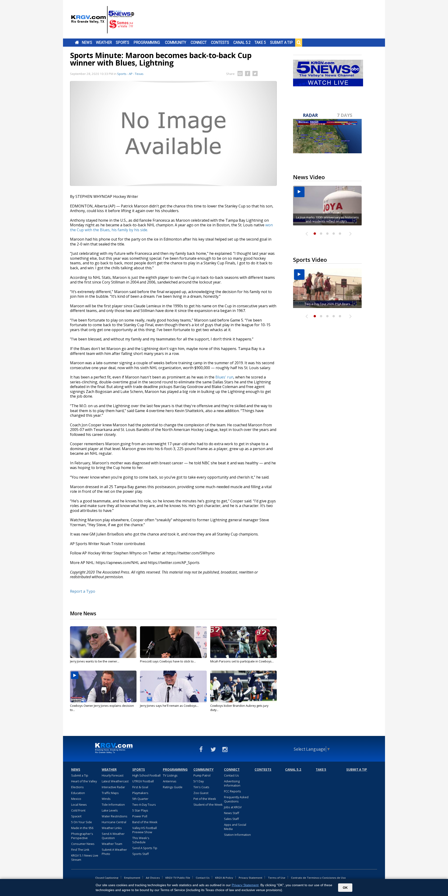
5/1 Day (198, 781)
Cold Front (78, 810)
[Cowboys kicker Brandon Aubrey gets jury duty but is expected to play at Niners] (243, 686)
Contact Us (231, 775)
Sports (122, 42)
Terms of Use (276, 877)
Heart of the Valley (84, 781)
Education (78, 793)
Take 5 (260, 42)
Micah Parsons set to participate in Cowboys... (242, 661)
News (87, 42)
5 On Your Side (81, 822)
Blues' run (224, 377)
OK (345, 887)
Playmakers (140, 793)
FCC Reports (232, 791)
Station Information (237, 835)
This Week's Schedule (140, 840)
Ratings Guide (172, 787)
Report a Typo (82, 591)
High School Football (146, 775)
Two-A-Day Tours (144, 804)
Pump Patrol (201, 775)
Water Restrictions (114, 816)
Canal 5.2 (242, 42)
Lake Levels (110, 810)
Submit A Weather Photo (114, 851)
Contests (220, 42)
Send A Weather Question (113, 836)
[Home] (103, 20)
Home (77, 42)
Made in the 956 (82, 828)
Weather (104, 42)
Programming (147, 42)
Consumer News (82, 844)
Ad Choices (153, 877)
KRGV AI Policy (224, 877)
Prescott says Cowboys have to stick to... (168, 661)
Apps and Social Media (235, 826)
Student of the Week (208, 804)
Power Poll (139, 816)
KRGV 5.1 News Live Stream (84, 857)
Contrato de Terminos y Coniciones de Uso (318, 877)
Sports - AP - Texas (130, 74)
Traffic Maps (110, 793)
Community (175, 42)
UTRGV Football (143, 781)
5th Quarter (140, 799)
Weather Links (112, 828)
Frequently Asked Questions (236, 799)
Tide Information (113, 804)
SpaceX (76, 816)
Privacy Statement (250, 877)
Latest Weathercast (115, 781)
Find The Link (80, 849)
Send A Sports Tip (144, 848)
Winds (106, 799)
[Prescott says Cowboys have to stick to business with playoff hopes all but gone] (173, 642)
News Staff (231, 813)
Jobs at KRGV (233, 807)
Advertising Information (232, 783)
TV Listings (170, 775)
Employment (132, 877)
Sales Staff (231, 819)
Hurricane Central (114, 822)
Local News (79, 804)
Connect (199, 42)
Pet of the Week (204, 799)
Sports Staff (140, 854)
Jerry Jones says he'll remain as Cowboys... (169, 706)
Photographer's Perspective (82, 836)
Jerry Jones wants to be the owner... (94, 661)
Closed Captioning (107, 877)
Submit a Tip (281, 42)
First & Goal (140, 787)
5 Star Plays (140, 810)
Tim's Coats (201, 787)
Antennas (169, 781)
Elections (77, 787)
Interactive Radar (113, 787)
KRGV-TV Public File (177, 877)
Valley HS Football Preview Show (144, 830)
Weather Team (112, 844)
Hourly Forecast (112, 775)
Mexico (76, 799)
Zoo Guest (200, 793)
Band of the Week (145, 822)
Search (299, 42)
